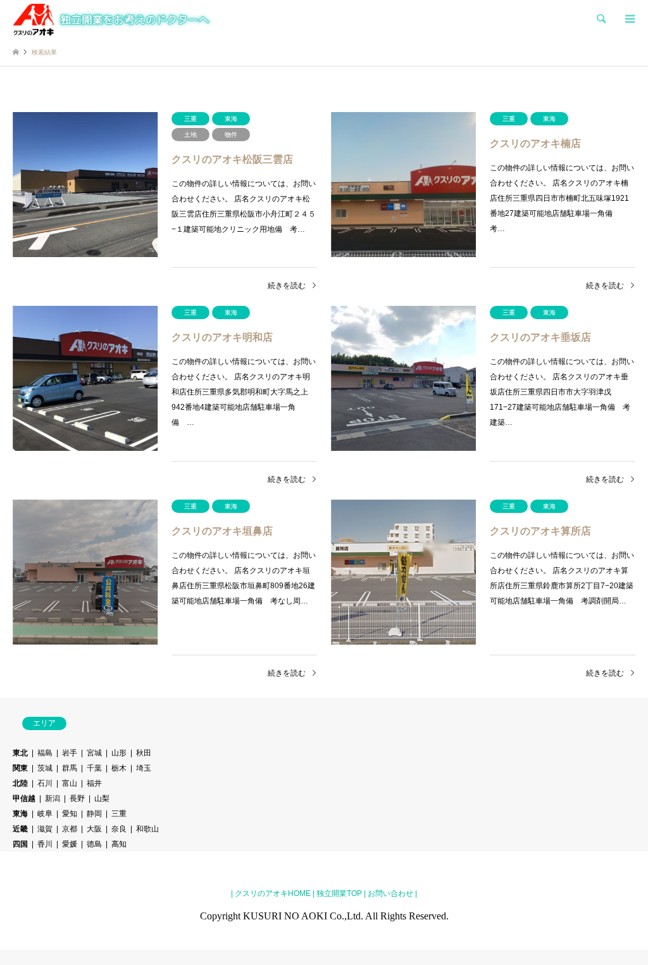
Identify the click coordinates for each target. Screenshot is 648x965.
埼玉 (143, 768)
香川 (45, 844)
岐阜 (45, 813)
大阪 (94, 828)
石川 (45, 783)
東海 (20, 813)
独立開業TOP (338, 893)
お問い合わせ (389, 893)
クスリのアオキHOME (273, 893)
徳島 (94, 844)
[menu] (629, 19)
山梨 (101, 798)
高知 (119, 844)
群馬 (69, 768)
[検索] (601, 19)
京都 (69, 828)
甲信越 (24, 798)
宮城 (94, 752)
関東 (20, 768)
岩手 (69, 752)
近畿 (20, 828)
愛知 (69, 813)
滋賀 (45, 828)
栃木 (119, 768)
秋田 (143, 752)
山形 (119, 752)
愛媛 (69, 844)
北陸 (20, 783)
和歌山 (147, 828)
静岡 (94, 813)
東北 (20, 752)
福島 (45, 752)
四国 (20, 844)
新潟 (52, 798)
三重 (119, 813)
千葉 (94, 768)
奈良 (119, 828)
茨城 (45, 768)
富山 (69, 783)
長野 (77, 798)
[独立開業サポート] (113, 19)
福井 (94, 783)
